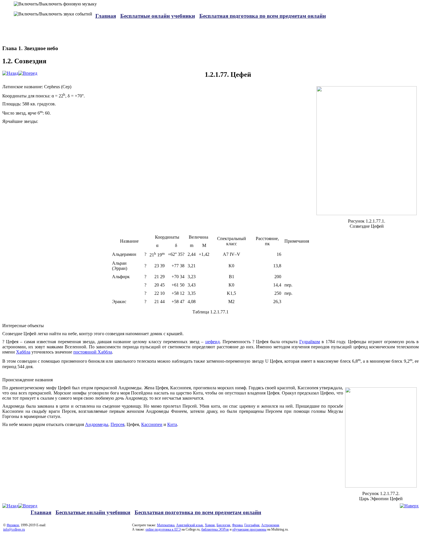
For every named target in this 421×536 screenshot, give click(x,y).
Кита (172, 424)
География (251, 525)
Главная (105, 16)
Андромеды (96, 424)
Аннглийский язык (189, 525)
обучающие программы (249, 529)
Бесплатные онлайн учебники (157, 16)
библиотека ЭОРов (215, 529)
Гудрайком (309, 341)
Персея (117, 424)
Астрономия (270, 525)
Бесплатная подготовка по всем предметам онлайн (262, 16)
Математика (165, 525)
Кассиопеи (151, 424)
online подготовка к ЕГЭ (163, 529)
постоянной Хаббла (92, 352)
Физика (237, 525)
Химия (210, 525)
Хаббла (23, 352)
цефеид (212, 341)
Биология (223, 525)
